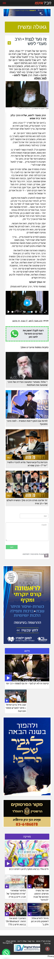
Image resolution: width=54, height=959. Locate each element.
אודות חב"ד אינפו (43, 941)
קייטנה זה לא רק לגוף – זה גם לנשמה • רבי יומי (27, 683)
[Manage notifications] (47, 949)
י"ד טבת (24, 321)
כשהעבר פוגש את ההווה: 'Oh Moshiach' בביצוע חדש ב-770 (16, 921)
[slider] (13, 312)
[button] (6, 953)
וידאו (27, 650)
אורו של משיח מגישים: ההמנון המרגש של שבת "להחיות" (41, 895)
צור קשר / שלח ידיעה (25, 941)
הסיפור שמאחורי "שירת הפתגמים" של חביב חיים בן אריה (16, 893)
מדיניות (47, 943)
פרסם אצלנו (11, 941)
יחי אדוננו (16, 321)
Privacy (51, 956)
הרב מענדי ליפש (35, 321)
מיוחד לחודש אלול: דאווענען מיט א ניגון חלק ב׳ (40, 921)
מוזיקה (27, 836)
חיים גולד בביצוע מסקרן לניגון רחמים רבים (29, 869)
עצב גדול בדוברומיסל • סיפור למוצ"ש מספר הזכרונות (16, 708)
